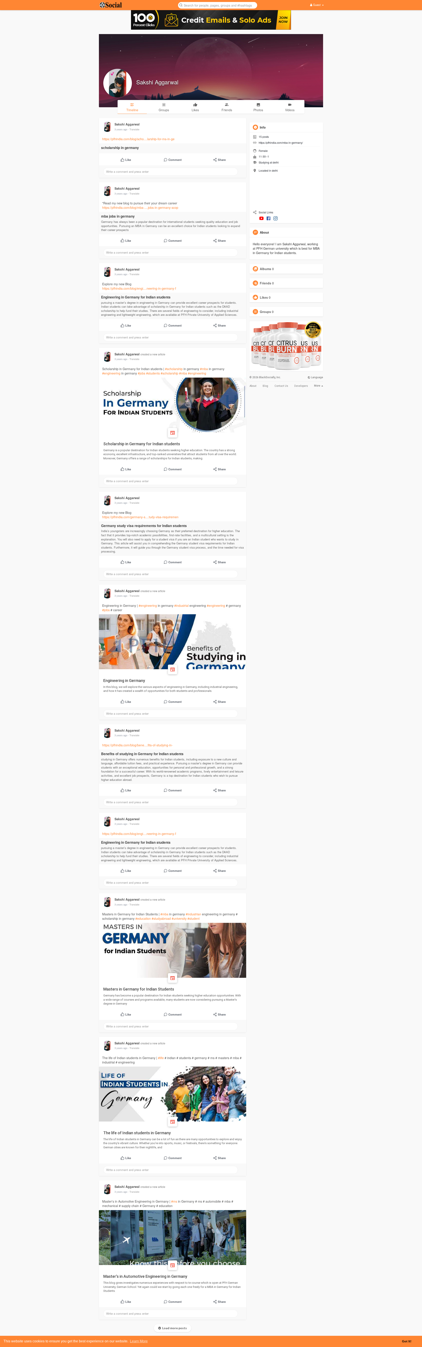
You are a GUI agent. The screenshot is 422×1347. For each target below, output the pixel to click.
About (252, 386)
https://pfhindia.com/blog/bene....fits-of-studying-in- (137, 745)
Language (316, 377)
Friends (265, 283)
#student (193, 918)
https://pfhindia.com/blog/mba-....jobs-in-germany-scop (140, 207)
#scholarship (174, 369)
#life (161, 1058)
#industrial (181, 605)
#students (153, 373)
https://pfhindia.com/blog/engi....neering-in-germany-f (139, 288)
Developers (301, 386)
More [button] (317, 385)
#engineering (111, 373)
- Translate (133, 129)
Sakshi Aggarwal (157, 82)
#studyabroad (161, 918)
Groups (265, 311)
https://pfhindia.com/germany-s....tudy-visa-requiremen (140, 517)
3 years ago (121, 129)
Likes (264, 297)
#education (143, 918)
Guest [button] (317, 5)
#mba (204, 369)
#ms (174, 1201)
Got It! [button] (406, 1341)
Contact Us (281, 386)
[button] (217, 5)
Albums (265, 269)
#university (179, 918)
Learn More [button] (139, 1341)
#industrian (193, 914)
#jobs (141, 373)
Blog (265, 386)
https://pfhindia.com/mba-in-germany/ (281, 142)
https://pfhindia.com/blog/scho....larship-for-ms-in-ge (138, 139)
